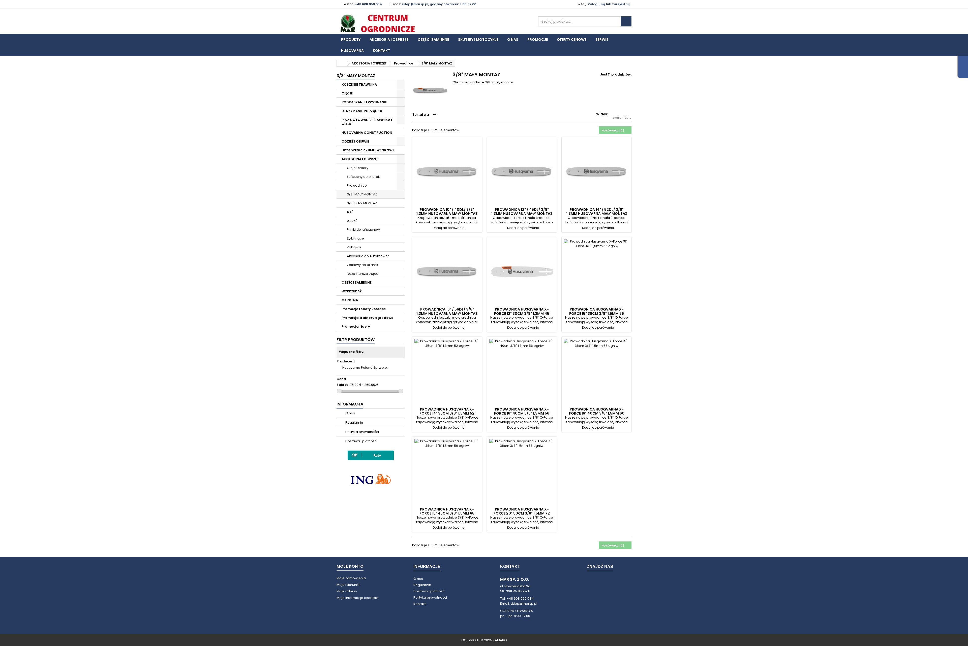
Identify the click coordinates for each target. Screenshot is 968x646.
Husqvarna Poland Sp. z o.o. (365, 367)
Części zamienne (433, 39)
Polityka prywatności (362, 431)
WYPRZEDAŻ (351, 291)
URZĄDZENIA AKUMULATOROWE (368, 150)
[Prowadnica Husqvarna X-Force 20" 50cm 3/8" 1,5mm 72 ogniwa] (522, 471)
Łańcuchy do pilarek (363, 176)
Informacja (350, 404)
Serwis (602, 39)
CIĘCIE (347, 93)
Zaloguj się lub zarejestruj (608, 4)
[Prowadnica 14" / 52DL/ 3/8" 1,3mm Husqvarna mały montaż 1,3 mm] (596, 172)
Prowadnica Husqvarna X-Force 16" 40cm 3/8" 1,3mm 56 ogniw (521, 413)
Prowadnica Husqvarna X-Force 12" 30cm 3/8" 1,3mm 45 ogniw (521, 313)
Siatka (617, 118)
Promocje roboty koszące (364, 309)
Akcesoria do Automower (367, 256)
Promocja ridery (356, 326)
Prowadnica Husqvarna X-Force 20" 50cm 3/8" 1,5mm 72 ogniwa (522, 513)
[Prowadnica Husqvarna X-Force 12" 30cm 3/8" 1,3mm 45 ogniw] (522, 271)
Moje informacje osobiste (357, 597)
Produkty (350, 39)
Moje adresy (347, 591)
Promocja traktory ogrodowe (367, 317)
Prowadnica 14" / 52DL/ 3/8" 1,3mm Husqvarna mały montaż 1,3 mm (596, 213)
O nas (512, 39)
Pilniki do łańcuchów (363, 229)
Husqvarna (352, 50)
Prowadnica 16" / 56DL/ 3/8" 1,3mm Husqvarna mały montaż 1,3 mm (446, 313)
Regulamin (354, 422)
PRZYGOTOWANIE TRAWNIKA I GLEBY (367, 121)
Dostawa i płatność (361, 441)
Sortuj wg (420, 114)
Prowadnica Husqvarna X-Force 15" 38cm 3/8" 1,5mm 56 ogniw (596, 313)
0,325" (351, 220)
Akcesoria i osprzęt (389, 39)
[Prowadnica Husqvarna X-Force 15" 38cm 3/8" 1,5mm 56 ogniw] (596, 271)
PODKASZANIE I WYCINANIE (364, 102)
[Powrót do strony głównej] (342, 63)
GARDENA (350, 300)
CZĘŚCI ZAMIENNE (357, 282)
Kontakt (381, 50)
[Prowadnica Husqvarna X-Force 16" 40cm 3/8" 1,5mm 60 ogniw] (596, 371)
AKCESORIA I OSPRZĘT (360, 159)
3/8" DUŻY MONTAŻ (361, 203)
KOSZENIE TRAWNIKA (359, 84)
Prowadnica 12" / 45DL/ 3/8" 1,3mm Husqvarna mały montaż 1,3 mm (521, 213)
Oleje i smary (357, 167)
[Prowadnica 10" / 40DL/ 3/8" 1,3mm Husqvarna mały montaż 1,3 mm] (447, 172)
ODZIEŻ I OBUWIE (355, 141)
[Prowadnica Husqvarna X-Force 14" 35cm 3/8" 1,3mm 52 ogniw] (447, 371)
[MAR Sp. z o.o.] (383, 23)
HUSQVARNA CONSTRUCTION (367, 132)
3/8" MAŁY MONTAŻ (361, 194)
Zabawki (353, 247)
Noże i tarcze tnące (362, 273)
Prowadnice (356, 185)
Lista (628, 118)
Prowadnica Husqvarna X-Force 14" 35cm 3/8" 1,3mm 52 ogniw (446, 413)
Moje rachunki (348, 584)
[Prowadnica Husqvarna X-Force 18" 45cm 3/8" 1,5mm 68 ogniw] (447, 471)
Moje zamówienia (351, 578)
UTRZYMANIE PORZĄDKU (362, 111)
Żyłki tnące (355, 238)
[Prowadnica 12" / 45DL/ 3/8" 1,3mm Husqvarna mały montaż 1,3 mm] (522, 172)
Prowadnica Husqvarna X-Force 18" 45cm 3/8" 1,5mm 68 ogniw (446, 513)
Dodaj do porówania (449, 228)
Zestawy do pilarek (362, 264)
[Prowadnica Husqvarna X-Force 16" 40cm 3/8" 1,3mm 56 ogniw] (522, 371)
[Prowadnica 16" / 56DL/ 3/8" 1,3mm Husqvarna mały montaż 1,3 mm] (447, 271)
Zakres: (343, 385)
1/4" (349, 212)
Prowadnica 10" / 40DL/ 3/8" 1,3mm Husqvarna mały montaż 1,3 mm (446, 213)
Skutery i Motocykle (478, 39)
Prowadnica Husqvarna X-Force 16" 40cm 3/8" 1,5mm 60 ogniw (596, 413)
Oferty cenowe (571, 39)
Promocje (537, 39)
